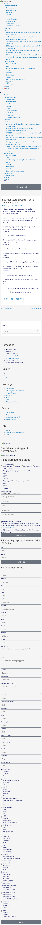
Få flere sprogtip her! (13, 298)
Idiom (4, 910)
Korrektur (9, 12)
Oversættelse (10, 8)
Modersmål (4, 599)
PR (3, 834)
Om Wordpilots (8, 61)
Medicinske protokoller (10, 823)
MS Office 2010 (7, 878)
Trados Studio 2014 (9, 892)
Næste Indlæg (36, 308)
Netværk (9, 73)
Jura (4, 805)
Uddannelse (4, 658)
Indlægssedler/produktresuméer (13, 800)
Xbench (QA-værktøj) (9, 916)
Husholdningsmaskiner (10, 798)
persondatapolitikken (7, 528)
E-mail (3, 554)
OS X (4, 870)
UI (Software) (7, 843)
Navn (2, 547)
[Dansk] (20, 473)
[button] (21, 93)
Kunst (4, 809)
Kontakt (6, 86)
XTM (4, 908)
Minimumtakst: (5, 762)
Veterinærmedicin (8, 856)
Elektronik (6, 782)
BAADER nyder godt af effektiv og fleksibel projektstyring (24, 55)
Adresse (3, 579)
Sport (4, 845)
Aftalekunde (10, 23)
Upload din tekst (6, 491)
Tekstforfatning (11, 10)
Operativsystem (6, 861)
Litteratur (5, 814)
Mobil (2, 619)
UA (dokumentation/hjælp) (11, 780)
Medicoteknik (7, 825)
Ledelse (5, 811)
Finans (5, 789)
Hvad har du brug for (7, 464)
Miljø (4, 827)
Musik (4, 829)
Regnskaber (6, 838)
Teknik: (3, 749)
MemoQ (5, 903)
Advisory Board (11, 64)
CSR (7, 66)
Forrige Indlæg (6, 308)
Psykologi (6, 836)
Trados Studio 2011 (9, 894)
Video (8, 17)
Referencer (7, 28)
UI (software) (5, 695)
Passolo (5, 912)
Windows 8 (6, 865)
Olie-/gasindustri (8, 831)
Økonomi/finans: (6, 722)
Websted (3, 632)
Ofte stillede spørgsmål (13, 26)
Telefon (3, 612)
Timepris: (4, 755)
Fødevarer (6, 793)
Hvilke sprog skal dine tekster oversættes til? (15, 481)
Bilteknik (5, 773)
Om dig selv (4, 646)
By (2, 585)
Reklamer (5, 840)
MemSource (6, 901)
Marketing (6, 818)
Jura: (2, 715)
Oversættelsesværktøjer (8, 885)
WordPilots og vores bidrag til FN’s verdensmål (20, 68)
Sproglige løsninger (10, 5)
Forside (6, 3)
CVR (2, 592)
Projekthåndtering (11, 19)
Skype (3, 639)
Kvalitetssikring (10, 21)
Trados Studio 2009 (9, 896)
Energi (5, 787)
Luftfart (5, 816)
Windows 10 (6, 863)
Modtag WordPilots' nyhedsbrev (11, 521)
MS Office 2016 (7, 874)
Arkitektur (6, 771)
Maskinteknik (7, 820)
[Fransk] (20, 477)
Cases (6, 30)
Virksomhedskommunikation (11, 858)
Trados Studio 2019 (9, 887)
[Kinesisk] (20, 478)
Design (5, 778)
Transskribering (7, 852)
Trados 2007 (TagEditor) (10, 899)
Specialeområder (6, 769)
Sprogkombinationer (7, 683)
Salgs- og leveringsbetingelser (15, 79)
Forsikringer (6, 791)
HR (3, 796)
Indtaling (8, 14)
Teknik (5, 847)
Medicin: (3, 728)
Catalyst (5, 914)
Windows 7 (6, 867)
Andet (11, 468)
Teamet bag (10, 75)
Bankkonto (4, 676)
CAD (4, 776)
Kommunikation (7, 807)
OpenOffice (6, 883)
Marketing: (4, 708)
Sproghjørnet (8, 82)
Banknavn (4, 669)
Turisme (5, 854)
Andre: (5, 919)
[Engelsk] (20, 475)
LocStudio (6, 905)
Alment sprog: (5, 742)
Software (4, 872)
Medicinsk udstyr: (6, 735)
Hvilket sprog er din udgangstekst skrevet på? (15, 471)
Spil (4, 784)
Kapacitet (4, 605)
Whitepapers (10, 84)
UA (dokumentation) (7, 701)
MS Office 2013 (7, 876)
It (3, 802)
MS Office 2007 (8, 881)
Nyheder (8, 77)
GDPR (8, 70)
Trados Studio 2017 (9, 890)
